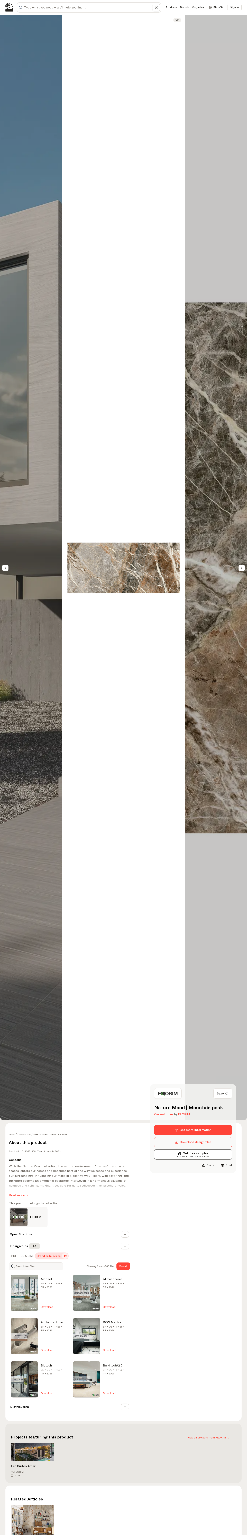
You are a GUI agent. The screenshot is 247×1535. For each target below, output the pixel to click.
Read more (17, 1195)
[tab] (13, 1256)
